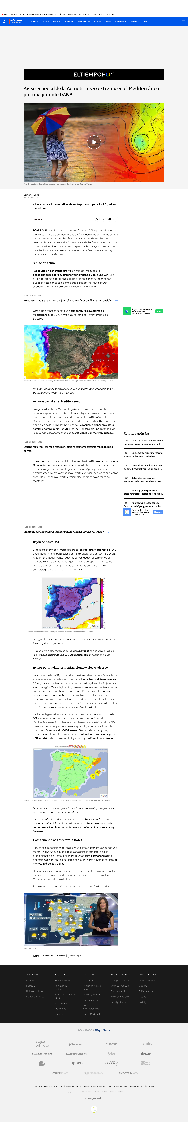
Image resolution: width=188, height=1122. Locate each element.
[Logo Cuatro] (111, 1044)
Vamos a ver (61, 1003)
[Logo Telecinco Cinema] (111, 1063)
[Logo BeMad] (42, 1063)
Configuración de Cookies (94, 1086)
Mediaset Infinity (147, 980)
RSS (143, 1086)
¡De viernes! (60, 1008)
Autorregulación (91, 994)
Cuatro (142, 996)
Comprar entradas (120, 980)
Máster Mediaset (91, 1013)
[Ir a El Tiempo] (94, 74)
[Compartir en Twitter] (103, 219)
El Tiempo (61, 956)
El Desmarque (146, 991)
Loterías (30, 985)
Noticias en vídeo (35, 996)
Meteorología (75, 956)
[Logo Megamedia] (95, 1098)
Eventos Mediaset (120, 996)
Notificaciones (90, 999)
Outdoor (59, 1013)
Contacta (88, 980)
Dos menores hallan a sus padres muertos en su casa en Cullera (88, 14)
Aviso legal (38, 1086)
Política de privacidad (73, 1086)
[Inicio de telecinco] (4, 21)
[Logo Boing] (111, 1053)
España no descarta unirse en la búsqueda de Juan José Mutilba (30, 14)
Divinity (143, 1002)
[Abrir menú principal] (183, 21)
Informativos (47, 956)
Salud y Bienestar (120, 1002)
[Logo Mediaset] (94, 1031)
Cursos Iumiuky (119, 991)
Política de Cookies (114, 1086)
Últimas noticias (34, 991)
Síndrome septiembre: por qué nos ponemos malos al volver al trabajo (64, 531)
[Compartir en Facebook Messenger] (109, 219)
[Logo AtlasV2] (59, 1073)
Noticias (30, 980)
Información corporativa (53, 1086)
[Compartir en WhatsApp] (97, 219)
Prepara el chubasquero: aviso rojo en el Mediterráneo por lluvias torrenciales (68, 300)
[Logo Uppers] (77, 1063)
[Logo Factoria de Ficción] (76, 1053)
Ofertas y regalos (120, 985)
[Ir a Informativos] (16, 21)
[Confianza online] (94, 1111)
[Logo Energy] (146, 1053)
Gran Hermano (62, 980)
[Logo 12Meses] (145, 1063)
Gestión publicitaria (131, 1086)
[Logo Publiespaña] (94, 1073)
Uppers (143, 985)
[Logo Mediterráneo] (128, 1073)
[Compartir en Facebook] (115, 219)
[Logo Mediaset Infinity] (42, 1044)
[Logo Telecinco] (77, 1044)
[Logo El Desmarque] (42, 1054)
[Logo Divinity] (146, 1044)
